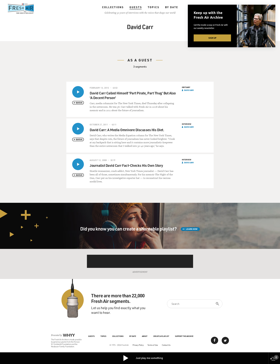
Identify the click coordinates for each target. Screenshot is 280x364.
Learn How (191, 229)
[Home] (20, 8)
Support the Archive (184, 336)
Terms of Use (152, 345)
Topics (153, 7)
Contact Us (166, 345)
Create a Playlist (161, 336)
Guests (136, 7)
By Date (171, 7)
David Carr (189, 90)
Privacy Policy (138, 345)
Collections (113, 7)
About (144, 336)
